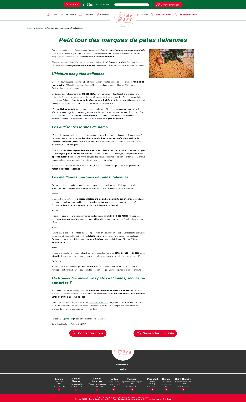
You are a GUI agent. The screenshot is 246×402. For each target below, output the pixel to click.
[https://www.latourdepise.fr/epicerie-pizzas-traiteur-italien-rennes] (166, 389)
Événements (104, 15)
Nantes (114, 379)
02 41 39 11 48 (59, 386)
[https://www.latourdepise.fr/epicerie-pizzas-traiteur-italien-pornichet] (152, 389)
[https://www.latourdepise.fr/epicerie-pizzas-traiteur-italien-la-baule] (76, 389)
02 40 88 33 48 (97, 387)
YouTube (73, 4)
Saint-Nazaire (183, 379)
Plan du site (167, 399)
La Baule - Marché (76, 380)
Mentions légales (155, 399)
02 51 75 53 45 (183, 386)
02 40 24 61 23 (76, 387)
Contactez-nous (163, 14)
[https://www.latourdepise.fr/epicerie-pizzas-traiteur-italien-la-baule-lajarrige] (97, 389)
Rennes (166, 379)
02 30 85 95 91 (132, 386)
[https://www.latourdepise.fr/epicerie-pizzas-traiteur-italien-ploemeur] (132, 389)
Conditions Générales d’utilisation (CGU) (132, 399)
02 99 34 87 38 (166, 385)
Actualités (144, 15)
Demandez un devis (188, 14)
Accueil (29, 28)
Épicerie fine (88, 15)
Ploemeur (132, 379)
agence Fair (68, 319)
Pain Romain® (70, 15)
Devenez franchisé (170, 4)
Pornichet (152, 379)
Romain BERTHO (98, 319)
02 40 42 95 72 (152, 386)
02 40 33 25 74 (113, 385)
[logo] (123, 18)
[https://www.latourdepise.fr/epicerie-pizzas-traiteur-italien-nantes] (113, 389)
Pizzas (54, 15)
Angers (59, 379)
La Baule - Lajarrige (97, 380)
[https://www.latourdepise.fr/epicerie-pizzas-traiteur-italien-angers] (59, 389)
